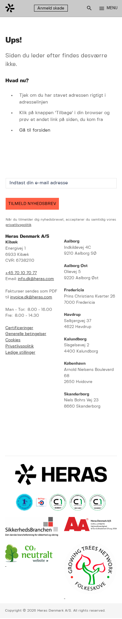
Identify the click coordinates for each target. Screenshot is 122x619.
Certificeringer (19, 328)
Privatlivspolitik (19, 346)
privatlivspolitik (18, 225)
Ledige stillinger (20, 353)
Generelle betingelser (25, 334)
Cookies (12, 340)
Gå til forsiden (34, 130)
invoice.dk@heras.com (31, 297)
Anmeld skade (50, 8)
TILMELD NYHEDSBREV (32, 204)
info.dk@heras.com (36, 279)
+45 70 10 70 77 (21, 273)
